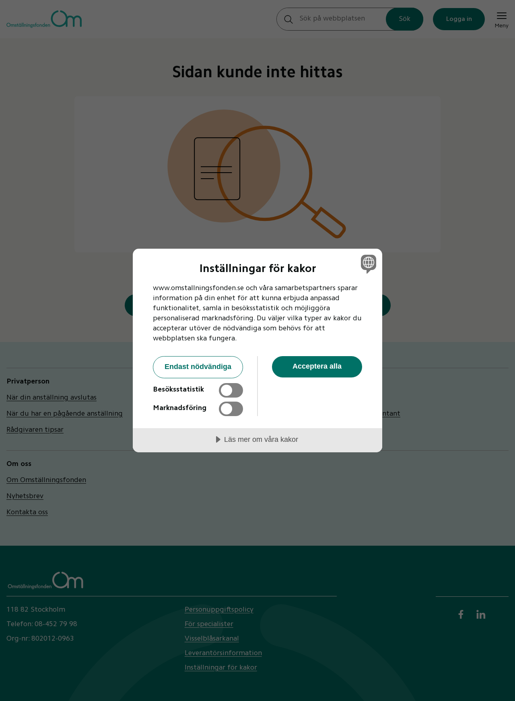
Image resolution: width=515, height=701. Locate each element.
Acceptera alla (317, 366)
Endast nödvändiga (198, 367)
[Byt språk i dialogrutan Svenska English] (367, 264)
